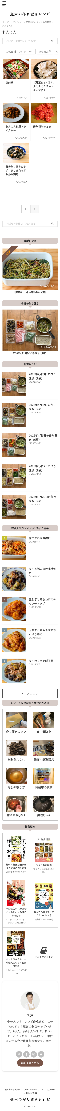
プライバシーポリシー (33, 1089)
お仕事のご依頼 (30, 1093)
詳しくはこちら (30, 1063)
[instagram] (34, 1054)
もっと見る (28, 694)
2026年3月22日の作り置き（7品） (42, 499)
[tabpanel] (30, 272)
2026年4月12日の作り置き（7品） (42, 407)
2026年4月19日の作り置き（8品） (30, 353)
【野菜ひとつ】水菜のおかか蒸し (30, 292)
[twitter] (19, 1054)
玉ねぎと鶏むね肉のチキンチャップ (42, 601)
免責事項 (51, 1089)
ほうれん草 (44, 51)
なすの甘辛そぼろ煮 (41, 661)
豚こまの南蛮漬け (40, 538)
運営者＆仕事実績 (12, 1089)
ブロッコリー (26, 51)
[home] (41, 1054)
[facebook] (26, 1054)
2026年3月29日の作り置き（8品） (42, 468)
